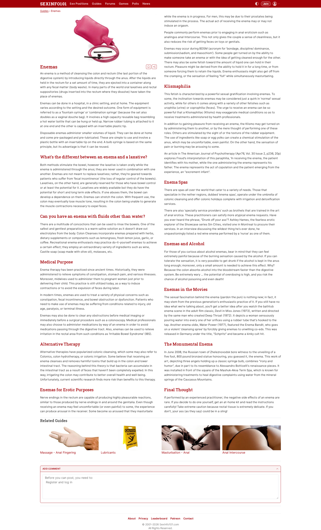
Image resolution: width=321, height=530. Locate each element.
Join (265, 3)
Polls (135, 3)
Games (123, 3)
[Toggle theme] (257, 4)
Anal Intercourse (233, 452)
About (132, 518)
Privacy (143, 518)
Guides (96, 3)
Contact (188, 518)
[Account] (276, 3)
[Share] (154, 67)
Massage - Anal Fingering (58, 452)
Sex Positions (79, 3)
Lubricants (108, 452)
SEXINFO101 (53, 3)
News (146, 3)
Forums (110, 3)
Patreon (175, 518)
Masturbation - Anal (175, 452)
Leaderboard (159, 518)
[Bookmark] (148, 67)
